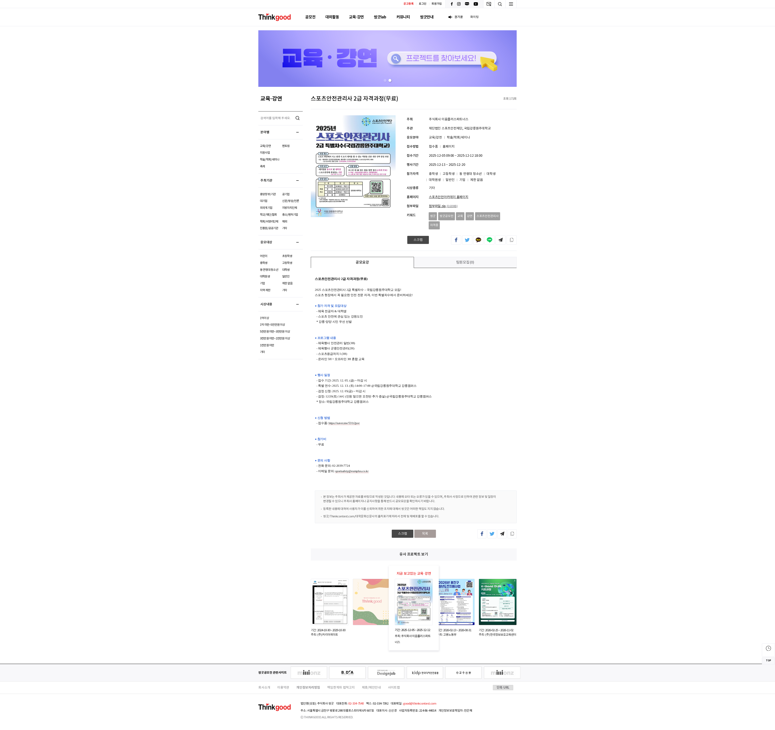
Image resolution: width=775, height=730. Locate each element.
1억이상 (264, 318)
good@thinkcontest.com (419, 703)
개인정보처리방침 (308, 687)
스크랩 (418, 240)
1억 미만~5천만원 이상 (272, 325)
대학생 (286, 270)
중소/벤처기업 (290, 214)
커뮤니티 (403, 17)
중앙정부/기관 (268, 194)
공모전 (310, 17)
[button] (385, 80)
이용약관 (283, 687)
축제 (262, 166)
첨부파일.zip (443, 206)
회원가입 (436, 3)
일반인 (286, 276)
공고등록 (408, 3)
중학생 (263, 263)
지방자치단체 (289, 208)
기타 (284, 228)
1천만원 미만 (267, 345)
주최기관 (266, 180)
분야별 (264, 132)
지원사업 (265, 152)
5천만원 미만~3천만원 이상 (275, 331)
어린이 (263, 256)
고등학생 (287, 263)
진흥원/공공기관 (269, 228)
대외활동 (332, 17)
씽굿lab (380, 17)
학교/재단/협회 (268, 214)
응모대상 (266, 242)
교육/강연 (265, 146)
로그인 (422, 3)
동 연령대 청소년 (269, 270)
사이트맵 (394, 687)
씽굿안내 (427, 17)
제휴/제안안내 (371, 687)
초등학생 (287, 256)
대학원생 (265, 276)
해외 (284, 221)
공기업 (286, 194)
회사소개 (264, 687)
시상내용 (266, 304)
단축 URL (503, 688)
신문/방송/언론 (290, 201)
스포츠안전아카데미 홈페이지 (448, 197)
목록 (425, 534)
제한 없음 (287, 283)
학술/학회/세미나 (269, 159)
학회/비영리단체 (269, 221)
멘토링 (286, 146)
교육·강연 (356, 17)
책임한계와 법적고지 (341, 687)
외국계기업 (266, 208)
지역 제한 (265, 290)
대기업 (263, 201)
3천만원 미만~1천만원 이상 (275, 338)
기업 (262, 283)
